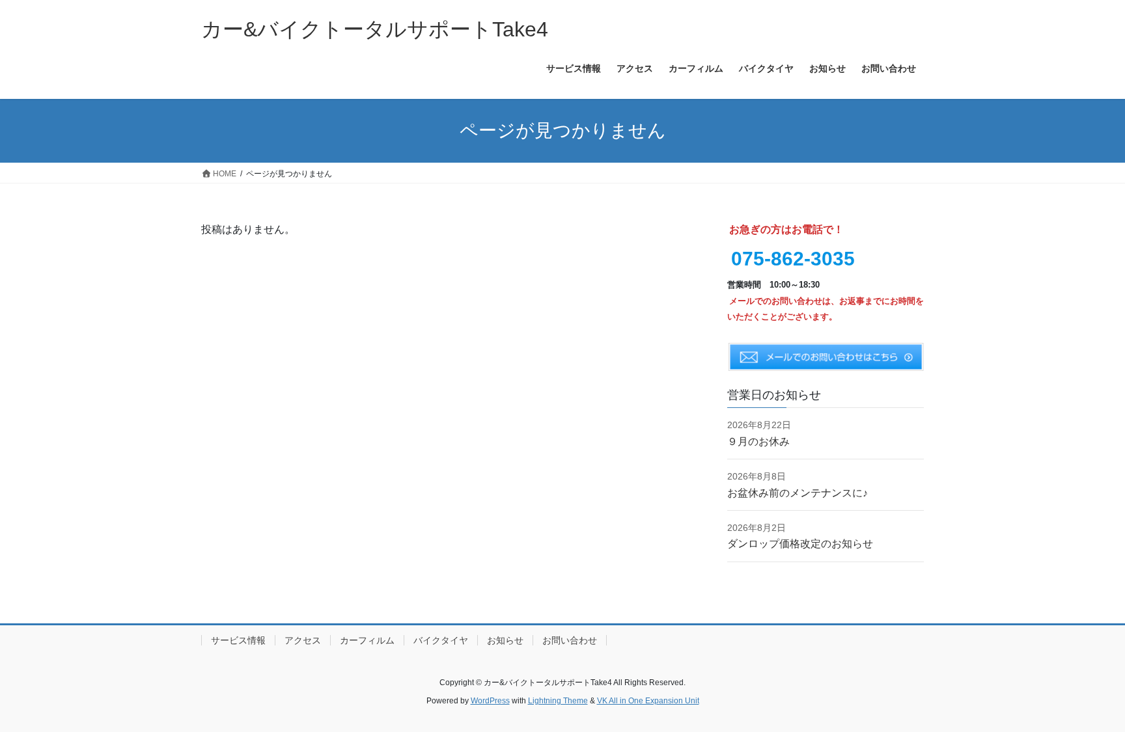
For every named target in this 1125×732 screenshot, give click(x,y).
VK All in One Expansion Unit (648, 700)
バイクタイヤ (440, 640)
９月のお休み (758, 441)
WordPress (490, 700)
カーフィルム (367, 640)
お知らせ (505, 640)
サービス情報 (238, 640)
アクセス (303, 640)
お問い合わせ (569, 640)
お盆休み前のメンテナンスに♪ (797, 492)
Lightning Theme (558, 700)
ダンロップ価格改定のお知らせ (800, 543)
